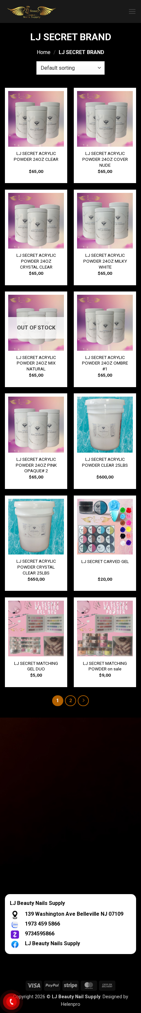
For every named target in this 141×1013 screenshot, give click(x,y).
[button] (132, 11)
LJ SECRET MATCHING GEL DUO (36, 666)
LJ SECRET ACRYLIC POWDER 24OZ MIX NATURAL (36, 363)
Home (43, 52)
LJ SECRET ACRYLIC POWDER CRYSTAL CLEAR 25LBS (36, 566)
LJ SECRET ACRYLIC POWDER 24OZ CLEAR (36, 156)
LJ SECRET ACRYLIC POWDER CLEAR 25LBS (105, 462)
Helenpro (70, 1004)
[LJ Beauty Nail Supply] (46, 11)
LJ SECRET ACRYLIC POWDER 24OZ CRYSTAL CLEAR (36, 261)
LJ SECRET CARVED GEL (105, 561)
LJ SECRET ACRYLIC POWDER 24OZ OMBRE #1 (105, 363)
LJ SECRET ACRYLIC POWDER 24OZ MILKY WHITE (105, 261)
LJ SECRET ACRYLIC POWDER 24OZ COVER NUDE (105, 159)
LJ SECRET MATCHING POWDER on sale (105, 666)
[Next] (83, 700)
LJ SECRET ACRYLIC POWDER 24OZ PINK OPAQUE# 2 (36, 465)
